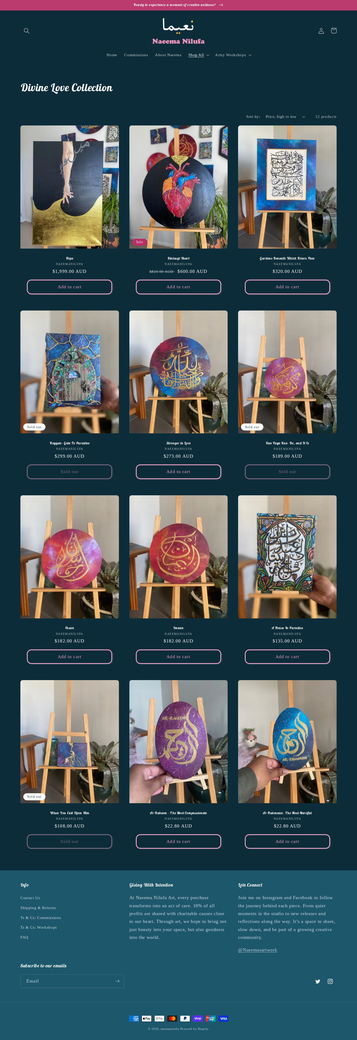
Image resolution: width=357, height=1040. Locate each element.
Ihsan (69, 628)
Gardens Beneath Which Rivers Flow (287, 258)
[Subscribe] (117, 981)
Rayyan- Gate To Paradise (69, 443)
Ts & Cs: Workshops (38, 927)
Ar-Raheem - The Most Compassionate (178, 813)
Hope (69, 258)
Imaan (178, 628)
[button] (26, 30)
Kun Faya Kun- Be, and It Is (287, 443)
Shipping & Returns (38, 907)
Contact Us (30, 897)
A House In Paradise (287, 628)
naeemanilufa (170, 1028)
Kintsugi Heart (178, 258)
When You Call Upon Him (69, 813)
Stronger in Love (178, 443)
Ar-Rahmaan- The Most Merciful (287, 813)
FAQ (24, 937)
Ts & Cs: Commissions (40, 917)
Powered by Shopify (194, 1028)
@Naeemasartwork (257, 949)
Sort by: (253, 116)
